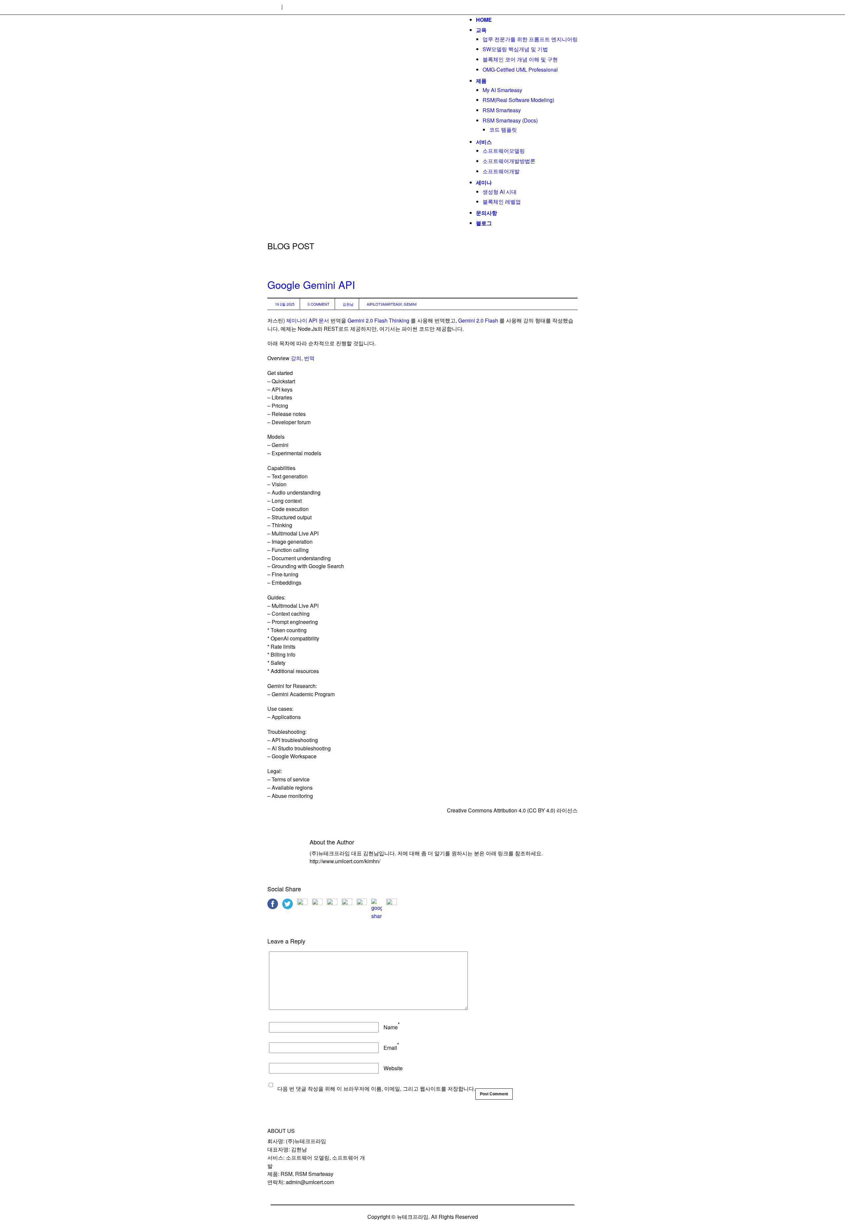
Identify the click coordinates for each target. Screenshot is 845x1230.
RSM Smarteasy (502, 110)
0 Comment (318, 304)
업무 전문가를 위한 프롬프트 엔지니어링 (530, 39)
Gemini (410, 304)
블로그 (484, 223)
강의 (296, 358)
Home (484, 19)
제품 (481, 81)
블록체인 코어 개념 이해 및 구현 (520, 59)
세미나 (484, 182)
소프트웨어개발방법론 (509, 161)
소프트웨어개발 (501, 171)
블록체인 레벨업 (502, 201)
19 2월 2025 (284, 304)
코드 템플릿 (503, 129)
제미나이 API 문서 (307, 320)
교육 (481, 30)
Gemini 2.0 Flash (478, 320)
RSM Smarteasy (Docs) (510, 120)
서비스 (484, 142)
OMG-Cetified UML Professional (520, 69)
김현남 (348, 304)
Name (391, 1027)
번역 (309, 358)
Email (390, 1047)
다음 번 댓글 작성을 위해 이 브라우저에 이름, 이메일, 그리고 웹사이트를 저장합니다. (376, 1088)
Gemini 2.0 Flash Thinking (378, 320)
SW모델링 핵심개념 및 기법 (515, 49)
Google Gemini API (311, 284)
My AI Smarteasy (502, 90)
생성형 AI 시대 (500, 191)
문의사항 (486, 213)
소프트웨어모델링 (504, 150)
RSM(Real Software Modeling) (518, 100)
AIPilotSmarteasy (384, 304)
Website (393, 1068)
